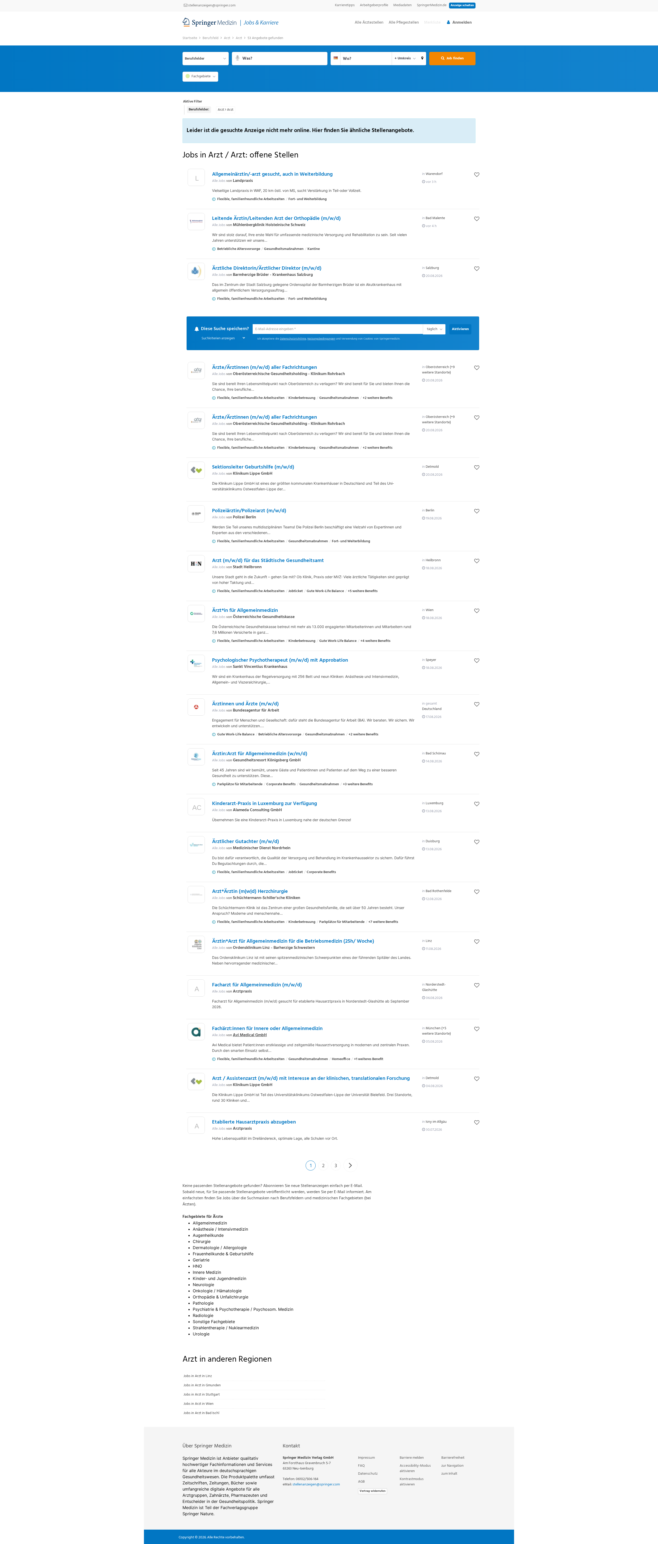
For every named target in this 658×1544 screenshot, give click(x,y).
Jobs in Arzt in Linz (198, 1376)
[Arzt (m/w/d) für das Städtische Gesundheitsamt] (196, 564)
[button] (422, 58)
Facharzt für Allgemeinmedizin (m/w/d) (257, 985)
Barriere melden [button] (412, 1458)
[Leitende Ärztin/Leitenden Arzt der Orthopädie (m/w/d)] (196, 221)
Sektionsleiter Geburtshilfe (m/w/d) (253, 467)
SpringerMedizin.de (431, 5)
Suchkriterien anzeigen (218, 338)
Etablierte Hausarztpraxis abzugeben (254, 1122)
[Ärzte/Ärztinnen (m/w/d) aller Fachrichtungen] (196, 370)
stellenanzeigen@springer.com (211, 5)
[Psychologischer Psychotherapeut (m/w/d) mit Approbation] (196, 663)
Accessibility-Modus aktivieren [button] (415, 1468)
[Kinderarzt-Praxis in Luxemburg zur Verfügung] (196, 808)
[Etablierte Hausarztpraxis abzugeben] (196, 1126)
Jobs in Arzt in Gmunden (202, 1386)
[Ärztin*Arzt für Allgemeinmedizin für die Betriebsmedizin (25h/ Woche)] (196, 944)
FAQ (361, 1466)
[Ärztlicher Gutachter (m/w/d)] (196, 845)
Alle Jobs (218, 181)
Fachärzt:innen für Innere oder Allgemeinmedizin (267, 1029)
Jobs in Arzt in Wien (199, 1404)
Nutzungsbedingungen (321, 339)
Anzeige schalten (462, 5)
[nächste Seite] (350, 1165)
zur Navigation (452, 1466)
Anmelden (462, 22)
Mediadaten (402, 5)
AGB (361, 1482)
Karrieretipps (345, 5)
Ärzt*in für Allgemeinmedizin (245, 611)
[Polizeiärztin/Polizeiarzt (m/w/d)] (196, 514)
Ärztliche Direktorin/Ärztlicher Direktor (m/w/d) (267, 268)
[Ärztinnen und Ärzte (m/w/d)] (196, 707)
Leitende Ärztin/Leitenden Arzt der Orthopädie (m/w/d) (276, 218)
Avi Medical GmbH (250, 1035)
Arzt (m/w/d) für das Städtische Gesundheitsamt (268, 561)
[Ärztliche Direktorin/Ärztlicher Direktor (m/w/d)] (196, 271)
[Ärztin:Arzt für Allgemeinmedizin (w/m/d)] (196, 757)
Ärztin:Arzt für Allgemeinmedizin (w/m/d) (259, 754)
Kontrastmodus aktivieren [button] (412, 1482)
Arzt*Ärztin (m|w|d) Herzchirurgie (250, 892)
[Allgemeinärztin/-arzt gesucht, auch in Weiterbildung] (196, 178)
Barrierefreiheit (452, 1458)
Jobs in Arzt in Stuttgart (202, 1395)
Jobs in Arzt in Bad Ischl (201, 1413)
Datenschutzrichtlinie (293, 339)
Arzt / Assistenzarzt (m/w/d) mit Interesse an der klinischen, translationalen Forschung (311, 1079)
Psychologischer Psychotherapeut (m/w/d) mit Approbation (280, 661)
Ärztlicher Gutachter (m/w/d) (245, 842)
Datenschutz (368, 1474)
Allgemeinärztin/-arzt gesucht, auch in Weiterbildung (272, 174)
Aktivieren (460, 329)
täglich (431, 329)
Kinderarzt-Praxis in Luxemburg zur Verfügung (264, 804)
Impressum (366, 1458)
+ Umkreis (403, 58)
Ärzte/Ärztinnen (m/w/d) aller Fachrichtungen (264, 368)
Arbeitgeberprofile (374, 5)
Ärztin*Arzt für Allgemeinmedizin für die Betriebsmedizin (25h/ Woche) (293, 942)
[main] (329, 730)
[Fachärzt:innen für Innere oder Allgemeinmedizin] (196, 1032)
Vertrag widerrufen (373, 1491)
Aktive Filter (192, 101)
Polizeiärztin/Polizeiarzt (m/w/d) (249, 511)
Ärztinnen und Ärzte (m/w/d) (245, 704)
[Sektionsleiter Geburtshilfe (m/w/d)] (196, 470)
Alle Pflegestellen (404, 23)
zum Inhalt (449, 1474)
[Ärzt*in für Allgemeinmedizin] (196, 613)
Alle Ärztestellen (369, 23)
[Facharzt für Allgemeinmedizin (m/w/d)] (196, 989)
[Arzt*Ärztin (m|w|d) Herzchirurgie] (196, 894)
